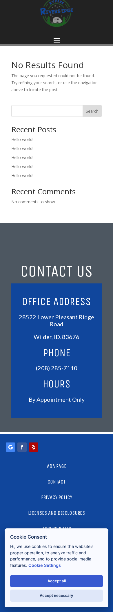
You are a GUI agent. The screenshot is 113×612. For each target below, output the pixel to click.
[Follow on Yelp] (33, 447)
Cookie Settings (44, 565)
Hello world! (22, 139)
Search (92, 111)
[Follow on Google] (10, 447)
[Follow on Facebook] (22, 447)
